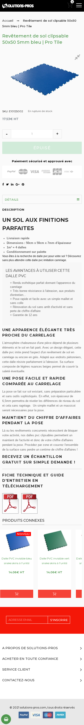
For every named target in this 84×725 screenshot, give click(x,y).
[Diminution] (6, 133)
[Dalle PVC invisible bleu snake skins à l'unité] (16, 541)
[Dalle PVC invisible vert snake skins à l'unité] (54, 541)
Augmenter (57, 133)
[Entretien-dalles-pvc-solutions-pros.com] (11, 502)
